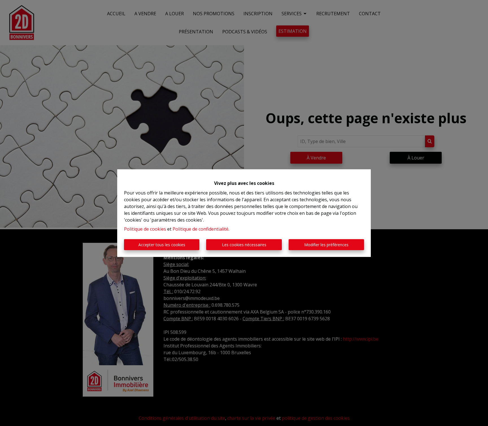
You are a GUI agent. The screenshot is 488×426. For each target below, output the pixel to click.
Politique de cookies (145, 229)
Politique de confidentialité (200, 229)
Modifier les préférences (326, 244)
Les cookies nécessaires (244, 244)
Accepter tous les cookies (161, 244)
